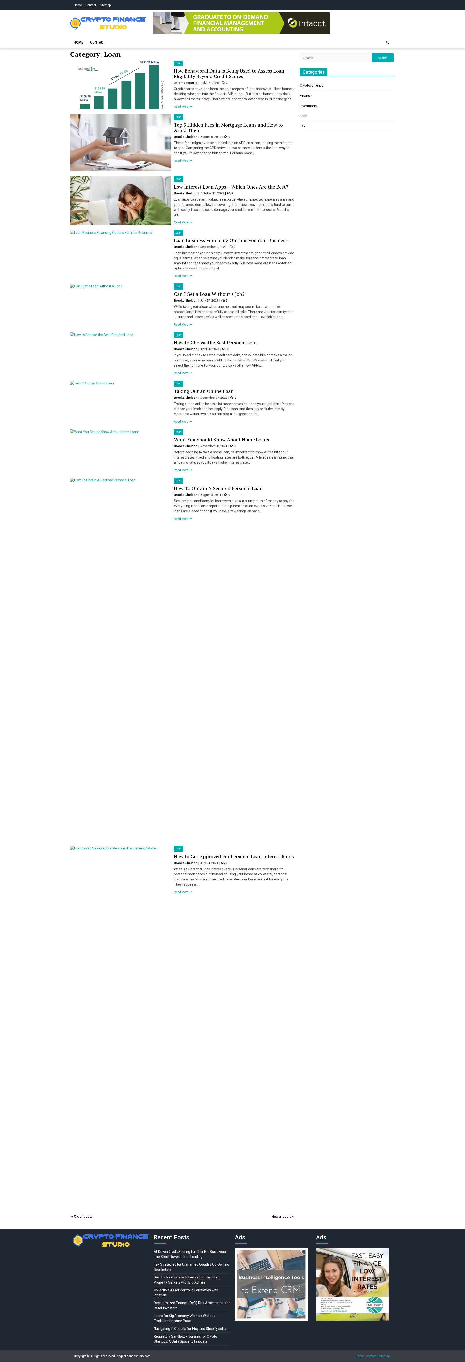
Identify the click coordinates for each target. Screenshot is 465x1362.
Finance (306, 96)
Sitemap (105, 5)
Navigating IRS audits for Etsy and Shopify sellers (191, 1329)
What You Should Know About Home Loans (221, 439)
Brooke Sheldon (186, 136)
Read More (181, 106)
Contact (90, 5)
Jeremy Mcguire (186, 82)
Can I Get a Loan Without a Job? (209, 294)
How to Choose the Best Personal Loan (216, 342)
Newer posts (281, 1216)
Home (78, 5)
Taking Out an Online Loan (204, 391)
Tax (302, 126)
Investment (308, 106)
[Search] (387, 42)
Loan (178, 63)
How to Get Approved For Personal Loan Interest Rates (234, 856)
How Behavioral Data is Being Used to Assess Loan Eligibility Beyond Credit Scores (229, 73)
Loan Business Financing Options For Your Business (230, 240)
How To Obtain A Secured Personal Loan (218, 488)
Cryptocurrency (311, 85)
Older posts (83, 1216)
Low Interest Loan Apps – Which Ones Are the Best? (231, 187)
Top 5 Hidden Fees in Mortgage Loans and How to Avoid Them (228, 127)
